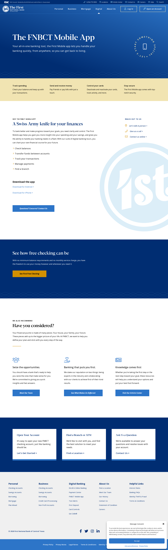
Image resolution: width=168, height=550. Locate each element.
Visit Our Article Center (132, 393)
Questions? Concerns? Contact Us (33, 208)
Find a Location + (75, 453)
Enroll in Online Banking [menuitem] (78, 488)
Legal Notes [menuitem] (73, 545)
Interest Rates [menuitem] (134, 488)
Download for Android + (23, 186)
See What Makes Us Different (83, 393)
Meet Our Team (26, 393)
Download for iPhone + (23, 192)
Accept (136, 541)
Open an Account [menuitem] (154, 9)
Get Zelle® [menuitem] (73, 514)
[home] (13, 9)
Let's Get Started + (27, 453)
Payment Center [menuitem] (75, 492)
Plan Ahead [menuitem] (12, 505)
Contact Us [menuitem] (131, 2)
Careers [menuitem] (142, 2)
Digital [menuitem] (99, 9)
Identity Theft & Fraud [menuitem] (138, 497)
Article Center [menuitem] (117, 2)
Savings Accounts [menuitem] (15, 492)
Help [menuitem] (152, 2)
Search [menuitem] (161, 2)
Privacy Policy (143, 546)
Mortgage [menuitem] (86, 9)
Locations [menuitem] (104, 2)
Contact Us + (122, 453)
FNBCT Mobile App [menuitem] (76, 497)
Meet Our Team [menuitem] (105, 492)
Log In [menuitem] (130, 9)
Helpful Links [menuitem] (136, 484)
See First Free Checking (29, 273)
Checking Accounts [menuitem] (15, 488)
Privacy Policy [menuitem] (48, 545)
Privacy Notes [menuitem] (61, 545)
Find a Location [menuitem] (105, 488)
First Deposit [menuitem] (74, 505)
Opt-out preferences (131, 546)
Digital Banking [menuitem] (77, 484)
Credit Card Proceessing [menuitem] (48, 501)
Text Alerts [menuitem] (73, 501)
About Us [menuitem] (111, 9)
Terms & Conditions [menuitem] (137, 501)
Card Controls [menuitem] (74, 509)
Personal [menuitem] (59, 9)
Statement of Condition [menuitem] (108, 505)
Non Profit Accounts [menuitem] (46, 505)
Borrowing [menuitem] (12, 497)
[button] (163, 524)
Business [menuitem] (72, 9)
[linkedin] (98, 532)
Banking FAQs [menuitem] (134, 492)
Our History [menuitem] (103, 497)
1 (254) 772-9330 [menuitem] (91, 2)
